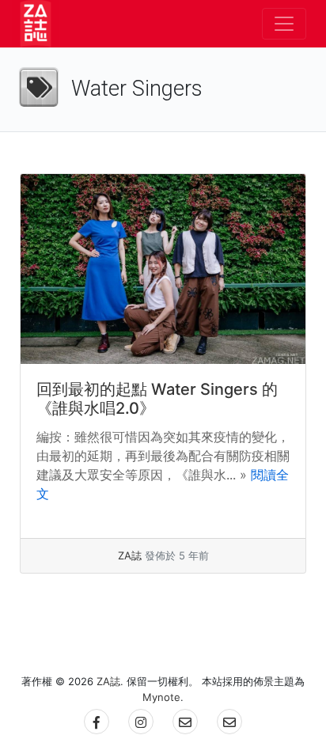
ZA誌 (130, 555)
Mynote (161, 697)
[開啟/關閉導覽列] (284, 24)
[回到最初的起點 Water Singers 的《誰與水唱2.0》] (163, 269)
